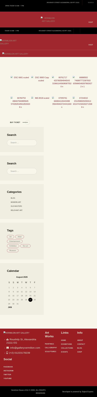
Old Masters (16, 206)
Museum (12, 250)
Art (10, 237)
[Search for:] (22, 143)
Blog (13, 198)
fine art (25, 246)
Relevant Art (16, 210)
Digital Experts (87, 392)
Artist (20, 237)
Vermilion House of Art (20, 390)
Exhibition (13, 246)
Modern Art (16, 202)
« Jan (9, 307)
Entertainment (14, 241)
